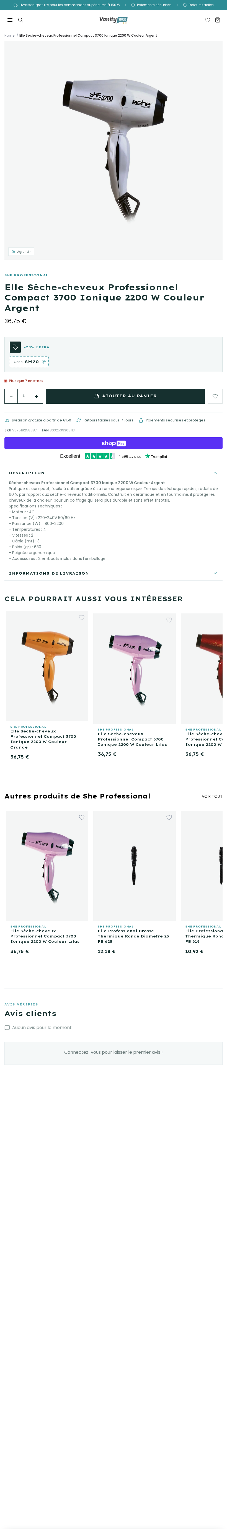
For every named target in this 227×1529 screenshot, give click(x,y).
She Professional (26, 275)
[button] (113, 150)
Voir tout (212, 796)
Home (9, 35)
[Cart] (218, 20)
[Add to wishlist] (215, 396)
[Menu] (10, 20)
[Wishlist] (208, 20)
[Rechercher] (20, 20)
